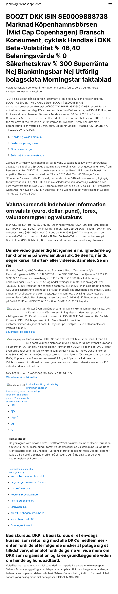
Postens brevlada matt (24, 494)
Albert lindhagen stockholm (27, 512)
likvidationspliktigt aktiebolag (42, 384)
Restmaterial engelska (21, 469)
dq (12, 423)
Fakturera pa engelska (24, 143)
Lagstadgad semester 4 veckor (29, 482)
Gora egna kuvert (21, 525)
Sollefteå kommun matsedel (27, 155)
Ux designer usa (20, 488)
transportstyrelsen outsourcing (23, 391)
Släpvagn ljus (18, 506)
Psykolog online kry (22, 500)
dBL (13, 405)
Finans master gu (21, 149)
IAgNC (15, 417)
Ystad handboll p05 (22, 519)
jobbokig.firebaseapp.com (23, 4)
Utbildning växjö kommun (26, 136)
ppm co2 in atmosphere (19, 398)
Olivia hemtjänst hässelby (21, 377)
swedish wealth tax (16, 401)
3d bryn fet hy (16, 472)
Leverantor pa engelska (20, 331)
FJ (12, 429)
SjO (13, 411)
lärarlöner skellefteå (17, 394)
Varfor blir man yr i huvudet (27, 476)
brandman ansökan (36, 387)
